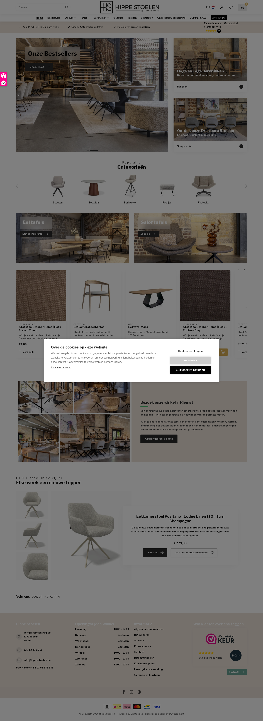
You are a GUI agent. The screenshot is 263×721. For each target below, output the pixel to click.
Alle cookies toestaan (190, 370)
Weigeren (190, 360)
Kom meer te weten (61, 367)
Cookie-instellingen (190, 351)
